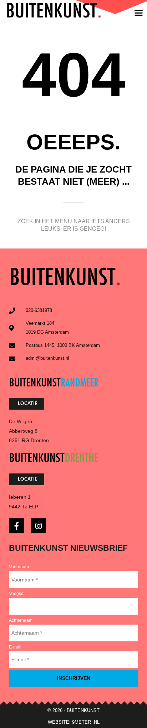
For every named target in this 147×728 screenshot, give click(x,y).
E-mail (15, 647)
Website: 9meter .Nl (74, 722)
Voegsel (17, 593)
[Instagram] (38, 525)
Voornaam (19, 566)
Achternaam (20, 620)
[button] (139, 12)
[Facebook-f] (16, 525)
